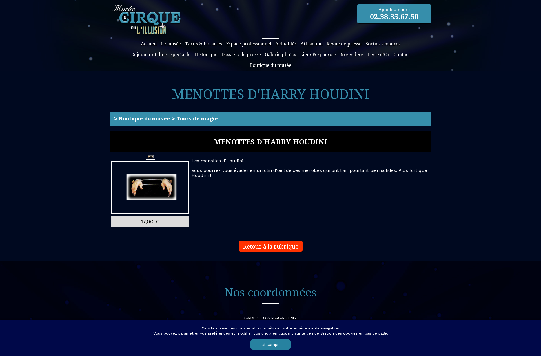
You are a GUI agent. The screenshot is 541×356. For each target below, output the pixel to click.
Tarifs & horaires (203, 44)
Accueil (149, 44)
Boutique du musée (270, 65)
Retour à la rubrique (270, 246)
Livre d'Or (378, 54)
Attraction (312, 44)
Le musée (171, 44)
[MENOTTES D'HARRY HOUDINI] (150, 187)
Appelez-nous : (394, 13)
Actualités (286, 44)
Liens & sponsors (318, 54)
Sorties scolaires (382, 44)
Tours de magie (197, 118)
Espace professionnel (248, 44)
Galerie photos (280, 54)
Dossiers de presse (241, 54)
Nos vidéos (351, 54)
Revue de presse (344, 44)
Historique (206, 54)
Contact (402, 54)
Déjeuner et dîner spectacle (160, 54)
